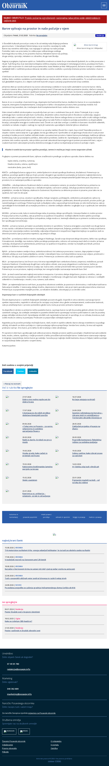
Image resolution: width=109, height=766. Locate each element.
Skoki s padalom (29, 480)
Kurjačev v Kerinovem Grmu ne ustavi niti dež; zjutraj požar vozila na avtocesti (40, 569)
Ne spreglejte (41, 35)
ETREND (58, 761)
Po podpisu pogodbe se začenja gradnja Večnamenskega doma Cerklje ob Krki (40, 587)
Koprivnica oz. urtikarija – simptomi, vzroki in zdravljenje (36, 494)
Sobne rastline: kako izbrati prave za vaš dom (87, 454)
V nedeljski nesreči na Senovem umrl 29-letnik (25, 559)
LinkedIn (33, 371)
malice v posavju (95, 517)
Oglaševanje (7, 744)
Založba (54, 748)
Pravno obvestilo (9, 748)
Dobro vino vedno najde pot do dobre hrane (36, 400)
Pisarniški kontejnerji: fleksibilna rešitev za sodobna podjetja (86, 440)
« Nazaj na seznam (12, 383)
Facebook (8, 371)
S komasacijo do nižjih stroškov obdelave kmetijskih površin (36, 414)
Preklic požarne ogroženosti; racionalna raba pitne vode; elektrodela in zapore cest (52, 19)
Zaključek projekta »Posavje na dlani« (86, 427)
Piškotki (5, 752)
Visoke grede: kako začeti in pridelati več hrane (34, 454)
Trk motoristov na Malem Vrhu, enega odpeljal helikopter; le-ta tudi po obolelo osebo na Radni (47, 550)
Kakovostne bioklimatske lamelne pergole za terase (37, 467)
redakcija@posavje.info (18, 669)
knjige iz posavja (79, 517)
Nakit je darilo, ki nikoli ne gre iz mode (37, 440)
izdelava (51, 761)
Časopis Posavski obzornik (13, 741)
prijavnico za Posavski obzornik (41, 713)
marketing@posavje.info (19, 694)
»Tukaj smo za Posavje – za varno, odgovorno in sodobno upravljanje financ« (37, 428)
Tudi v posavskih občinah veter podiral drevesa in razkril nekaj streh (35, 578)
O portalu (55, 744)
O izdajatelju (56, 741)
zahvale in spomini (63, 517)
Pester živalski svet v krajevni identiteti (22, 612)
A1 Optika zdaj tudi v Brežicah (85, 466)
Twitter (20, 371)
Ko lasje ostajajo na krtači (83, 399)
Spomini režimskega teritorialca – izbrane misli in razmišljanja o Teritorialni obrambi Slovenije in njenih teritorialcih (87, 416)
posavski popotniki (30, 517)
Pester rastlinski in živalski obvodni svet (22, 630)
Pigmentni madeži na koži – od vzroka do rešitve (86, 481)
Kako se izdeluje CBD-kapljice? (18, 621)
